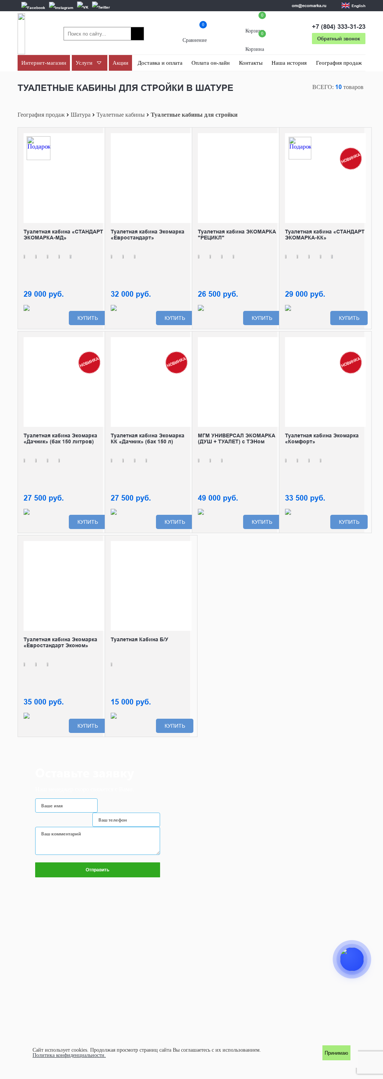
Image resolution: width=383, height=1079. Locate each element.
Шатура (81, 115)
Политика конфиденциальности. (69, 1055)
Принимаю (336, 1053)
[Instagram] (61, 7)
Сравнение (195, 34)
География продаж (41, 115)
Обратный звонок (338, 39)
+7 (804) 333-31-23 (338, 26)
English (358, 5)
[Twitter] (101, 7)
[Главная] (21, 33)
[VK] (82, 7)
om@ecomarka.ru (309, 5)
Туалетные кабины (120, 115)
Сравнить (98, 138)
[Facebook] (33, 7)
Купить (87, 318)
